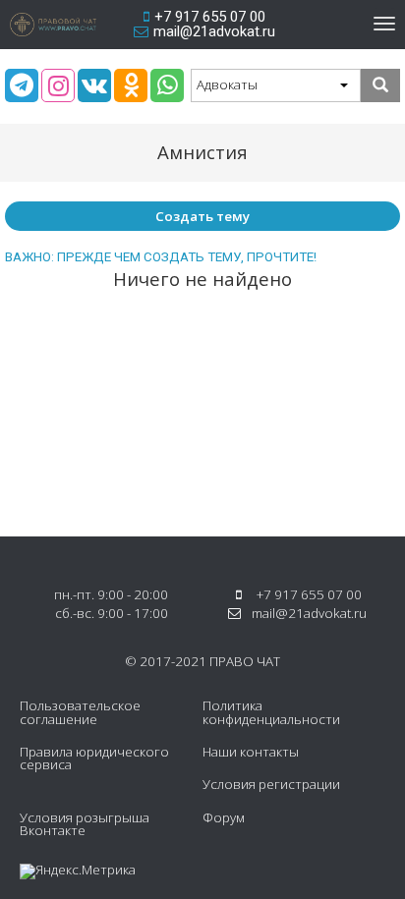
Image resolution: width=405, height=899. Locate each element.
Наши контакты (250, 751)
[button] (276, 85)
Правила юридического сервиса (94, 758)
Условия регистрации (271, 784)
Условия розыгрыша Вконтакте (84, 824)
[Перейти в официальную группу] (21, 85)
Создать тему (202, 216)
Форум (223, 817)
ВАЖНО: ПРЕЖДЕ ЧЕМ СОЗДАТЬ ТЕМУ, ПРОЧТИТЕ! (161, 257)
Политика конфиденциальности (271, 712)
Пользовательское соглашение (80, 712)
